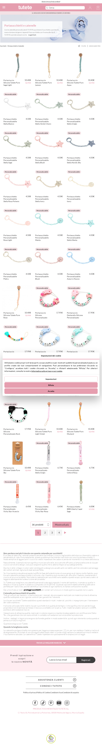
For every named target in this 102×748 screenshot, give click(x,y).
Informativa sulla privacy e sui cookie (46, 371)
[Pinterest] (51, 703)
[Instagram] (67, 703)
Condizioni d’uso (56, 693)
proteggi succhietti (32, 590)
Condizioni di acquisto (71, 693)
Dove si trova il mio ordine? (51, 2)
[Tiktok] (43, 703)
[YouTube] (59, 703)
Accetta (51, 391)
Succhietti (3, 46)
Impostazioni (51, 379)
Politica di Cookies (43, 693)
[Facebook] (35, 703)
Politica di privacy (30, 693)
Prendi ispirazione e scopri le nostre (22, 658)
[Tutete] (28, 8)
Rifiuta (51, 385)
